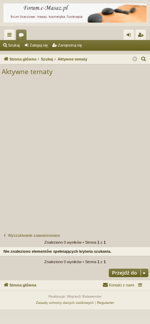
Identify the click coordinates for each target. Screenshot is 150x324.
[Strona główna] (75, 13)
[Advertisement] (75, 154)
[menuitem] (144, 59)
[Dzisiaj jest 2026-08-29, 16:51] (135, 59)
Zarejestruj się (70, 45)
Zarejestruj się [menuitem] (142, 36)
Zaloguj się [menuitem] (130, 36)
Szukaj (14, 45)
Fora (23, 36)
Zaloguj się (39, 45)
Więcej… (11, 36)
